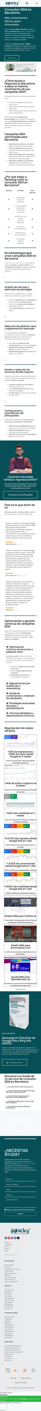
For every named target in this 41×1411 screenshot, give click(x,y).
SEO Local (8, 1286)
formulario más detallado (28, 1164)
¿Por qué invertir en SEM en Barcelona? (20, 1087)
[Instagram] (12, 1238)
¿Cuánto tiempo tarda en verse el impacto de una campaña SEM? (17, 1096)
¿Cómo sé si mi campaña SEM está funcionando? (18, 1107)
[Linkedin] (15, 1238)
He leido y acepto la (20, 1210)
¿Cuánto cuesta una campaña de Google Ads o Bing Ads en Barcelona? (20, 1091)
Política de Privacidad (27, 1210)
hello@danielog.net (11, 1255)
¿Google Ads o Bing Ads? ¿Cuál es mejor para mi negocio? (20, 1101)
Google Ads (24, 31)
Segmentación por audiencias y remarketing (18, 686)
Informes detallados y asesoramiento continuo (20, 714)
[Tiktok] (18, 1238)
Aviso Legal (13, 1378)
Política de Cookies (25, 1378)
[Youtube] (9, 1238)
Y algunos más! (20, 989)
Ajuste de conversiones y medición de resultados (20, 696)
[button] (20, 649)
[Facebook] (6, 1238)
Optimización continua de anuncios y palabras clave (19, 649)
